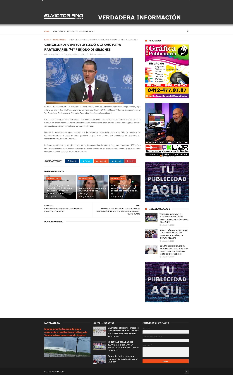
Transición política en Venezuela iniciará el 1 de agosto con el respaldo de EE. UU (124, 189)
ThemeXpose (59, 372)
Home (46, 31)
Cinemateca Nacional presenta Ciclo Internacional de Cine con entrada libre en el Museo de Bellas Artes (123, 332)
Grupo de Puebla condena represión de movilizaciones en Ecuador (123, 359)
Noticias (71, 31)
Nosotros (58, 31)
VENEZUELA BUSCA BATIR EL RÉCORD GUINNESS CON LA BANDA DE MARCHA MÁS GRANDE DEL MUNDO (174, 218)
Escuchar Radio (86, 31)
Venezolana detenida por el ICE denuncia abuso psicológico (92, 191)
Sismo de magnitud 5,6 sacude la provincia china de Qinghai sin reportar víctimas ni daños (59, 189)
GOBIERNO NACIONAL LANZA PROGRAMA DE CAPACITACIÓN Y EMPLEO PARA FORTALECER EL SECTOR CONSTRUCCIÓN (174, 250)
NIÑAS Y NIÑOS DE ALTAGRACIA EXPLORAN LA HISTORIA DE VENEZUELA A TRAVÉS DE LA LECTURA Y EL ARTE (173, 234)
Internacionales (59, 40)
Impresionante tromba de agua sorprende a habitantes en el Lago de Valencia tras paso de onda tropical (65, 332)
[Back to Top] (187, 372)
